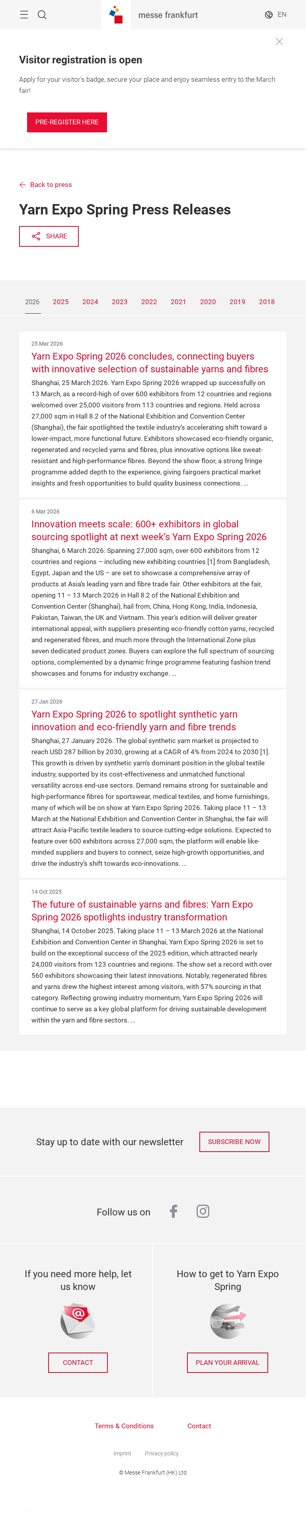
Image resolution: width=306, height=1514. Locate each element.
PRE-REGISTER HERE (67, 122)
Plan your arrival (227, 1363)
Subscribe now (234, 1142)
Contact (78, 1363)
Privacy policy (162, 1453)
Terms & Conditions (124, 1426)
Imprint (122, 1453)
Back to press (51, 185)
